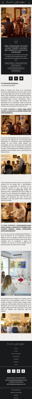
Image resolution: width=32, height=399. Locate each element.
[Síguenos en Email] (18, 371)
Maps (16, 364)
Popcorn (16, 359)
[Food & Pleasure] (16, 2)
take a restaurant (16, 70)
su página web (18, 189)
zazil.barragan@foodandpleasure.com (16, 380)
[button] (3, 2)
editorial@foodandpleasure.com (16, 384)
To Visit (16, 351)
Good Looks (16, 356)
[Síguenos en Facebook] (9, 371)
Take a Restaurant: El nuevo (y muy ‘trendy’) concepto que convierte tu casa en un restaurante (16, 49)
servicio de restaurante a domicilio (16, 68)
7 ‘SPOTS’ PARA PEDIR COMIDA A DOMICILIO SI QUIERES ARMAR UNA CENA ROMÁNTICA (16, 110)
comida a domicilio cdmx (21, 63)
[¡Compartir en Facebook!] (11, 78)
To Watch (16, 361)
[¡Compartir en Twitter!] (21, 78)
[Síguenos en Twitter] (23, 371)
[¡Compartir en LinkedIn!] (16, 78)
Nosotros (16, 395)
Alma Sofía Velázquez (11, 83)
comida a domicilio (9, 63)
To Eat (16, 41)
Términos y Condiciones (16, 392)
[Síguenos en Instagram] (13, 371)
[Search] (29, 2)
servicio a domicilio (16, 65)
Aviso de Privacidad (16, 389)
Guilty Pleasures (16, 353)
